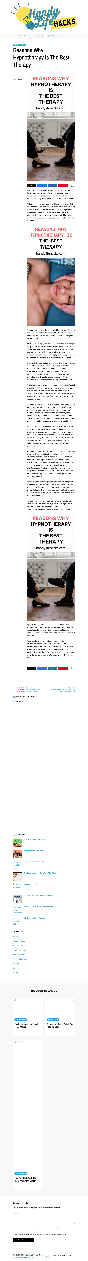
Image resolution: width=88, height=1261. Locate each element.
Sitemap (69, 1255)
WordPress (29, 1257)
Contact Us (48, 1254)
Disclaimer (61, 1255)
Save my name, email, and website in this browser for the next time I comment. (41, 1234)
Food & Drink (18, 945)
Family (15, 936)
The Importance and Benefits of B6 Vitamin (27, 1025)
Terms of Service (59, 1254)
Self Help (16, 963)
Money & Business (20, 959)
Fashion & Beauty (19, 941)
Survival (16, 968)
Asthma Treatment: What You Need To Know (60, 1025)
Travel (15, 973)
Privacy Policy (51, 1255)
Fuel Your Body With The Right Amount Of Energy (25, 1179)
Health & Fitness (19, 44)
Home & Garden (19, 955)
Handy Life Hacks (18, 76)
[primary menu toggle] (2, 16)
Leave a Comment (18, 79)
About (48, 1256)
